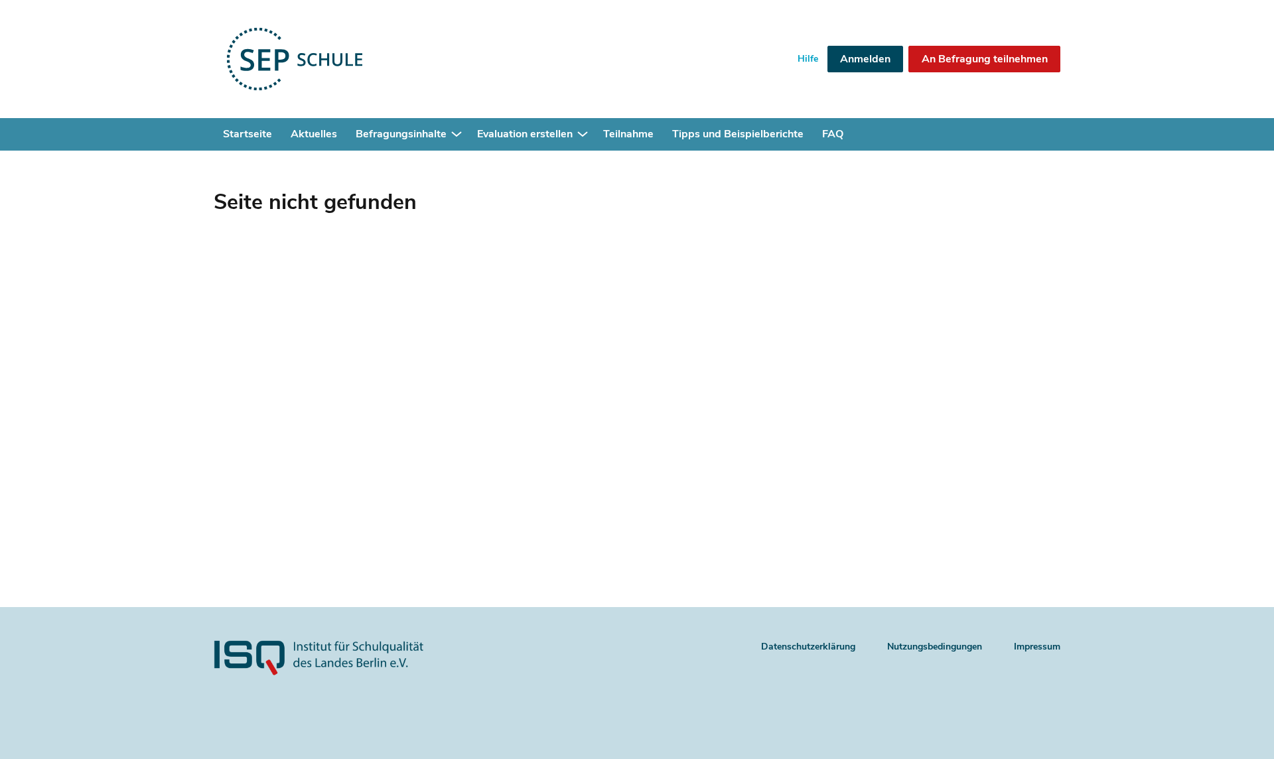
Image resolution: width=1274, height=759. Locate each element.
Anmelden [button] (865, 59)
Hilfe (808, 58)
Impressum (1037, 646)
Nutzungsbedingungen (934, 646)
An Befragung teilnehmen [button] (985, 59)
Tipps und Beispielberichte (738, 134)
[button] (456, 134)
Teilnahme (628, 134)
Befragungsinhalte (401, 134)
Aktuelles (314, 134)
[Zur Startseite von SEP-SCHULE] (338, 59)
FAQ (832, 134)
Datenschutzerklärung (808, 646)
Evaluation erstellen (525, 134)
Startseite (247, 134)
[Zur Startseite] (341, 673)
